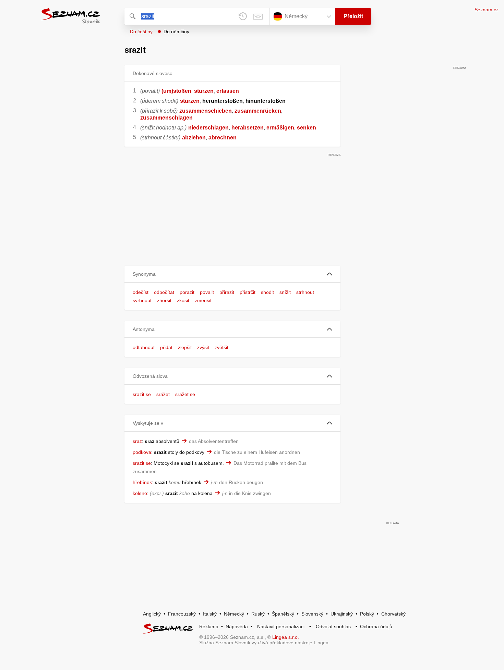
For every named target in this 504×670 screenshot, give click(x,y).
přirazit (226, 292)
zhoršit (164, 300)
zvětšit (221, 347)
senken (306, 128)
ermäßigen (280, 128)
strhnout (305, 292)
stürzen (204, 91)
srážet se (185, 394)
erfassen (227, 91)
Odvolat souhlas (333, 626)
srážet (163, 394)
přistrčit (247, 292)
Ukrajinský (342, 614)
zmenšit (203, 300)
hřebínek (142, 482)
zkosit (183, 300)
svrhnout (142, 300)
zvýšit (203, 347)
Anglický (152, 614)
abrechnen (222, 137)
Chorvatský (393, 614)
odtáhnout (144, 347)
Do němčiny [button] (176, 31)
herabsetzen (247, 128)
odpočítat (164, 292)
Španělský (283, 614)
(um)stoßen (176, 91)
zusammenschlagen (166, 118)
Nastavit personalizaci (280, 626)
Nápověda (237, 626)
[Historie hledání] (242, 16)
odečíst (140, 292)
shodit (267, 292)
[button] (232, 274)
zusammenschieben (205, 111)
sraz (137, 441)
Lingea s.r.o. (285, 637)
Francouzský (182, 614)
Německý (234, 614)
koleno (140, 493)
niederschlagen (208, 128)
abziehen (194, 137)
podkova (142, 452)
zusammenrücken (258, 111)
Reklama (208, 626)
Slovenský (312, 614)
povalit (207, 292)
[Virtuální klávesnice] (257, 16)
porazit (187, 292)
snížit (285, 292)
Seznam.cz (487, 9)
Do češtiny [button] (141, 31)
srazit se (142, 394)
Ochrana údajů (376, 626)
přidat (166, 347)
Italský (210, 614)
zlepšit (185, 347)
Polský (367, 614)
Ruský (258, 614)
